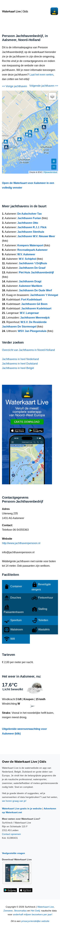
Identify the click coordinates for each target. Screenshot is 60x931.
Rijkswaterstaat (50, 172)
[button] (45, 121)
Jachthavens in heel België (18, 368)
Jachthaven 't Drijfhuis (33, 263)
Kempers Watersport (30, 245)
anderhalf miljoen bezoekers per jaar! (32, 914)
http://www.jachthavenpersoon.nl (21, 543)
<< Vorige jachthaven (14, 86)
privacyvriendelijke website (35, 921)
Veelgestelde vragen (13, 853)
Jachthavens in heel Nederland (20, 359)
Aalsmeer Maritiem (30, 285)
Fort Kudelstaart (31, 299)
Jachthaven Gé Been (34, 304)
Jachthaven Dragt (30, 281)
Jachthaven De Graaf (32, 267)
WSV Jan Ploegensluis (32, 331)
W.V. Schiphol (27, 258)
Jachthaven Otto (27, 222)
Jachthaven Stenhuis (30, 231)
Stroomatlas (20, 910)
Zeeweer (8, 910)
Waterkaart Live (45, 907)
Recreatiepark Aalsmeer (32, 249)
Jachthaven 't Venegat (44, 295)
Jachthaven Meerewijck (35, 317)
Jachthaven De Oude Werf (35, 290)
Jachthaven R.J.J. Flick (31, 227)
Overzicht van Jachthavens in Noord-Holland (28, 350)
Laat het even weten (41, 74)
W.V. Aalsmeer (26, 254)
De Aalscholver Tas (29, 213)
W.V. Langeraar (29, 313)
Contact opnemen (11, 834)
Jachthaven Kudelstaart (36, 308)
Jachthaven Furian (29, 218)
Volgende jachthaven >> (43, 85)
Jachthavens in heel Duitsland (20, 363)
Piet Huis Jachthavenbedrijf (36, 272)
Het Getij (35, 910)
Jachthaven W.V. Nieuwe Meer (36, 236)
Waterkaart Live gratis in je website (22, 808)
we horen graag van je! (14, 801)
